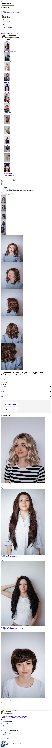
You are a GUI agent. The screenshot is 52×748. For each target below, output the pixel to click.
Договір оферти (6, 25)
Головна (5, 187)
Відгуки (2, 388)
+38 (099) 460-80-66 (13, 33)
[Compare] (2, 488)
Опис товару (3, 386)
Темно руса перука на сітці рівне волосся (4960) (11, 556)
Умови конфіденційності (8, 28)
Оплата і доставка (7, 21)
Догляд (2, 396)
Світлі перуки (7, 71)
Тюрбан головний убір (9, 175)
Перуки (6, 41)
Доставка (2, 391)
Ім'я (1, 6)
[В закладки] (4, 194)
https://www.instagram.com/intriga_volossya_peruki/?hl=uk (15, 716)
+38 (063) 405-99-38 (5, 33)
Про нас (5, 19)
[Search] (14, 180)
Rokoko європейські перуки (10, 51)
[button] (3, 745)
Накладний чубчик (8, 173)
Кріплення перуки (4, 393)
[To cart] (1, 487)
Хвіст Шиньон (7, 145)
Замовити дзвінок (12, 408)
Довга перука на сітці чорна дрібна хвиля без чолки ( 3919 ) (13, 628)
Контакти (5, 22)
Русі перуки (6, 82)
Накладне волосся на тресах (10, 135)
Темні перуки (7, 92)
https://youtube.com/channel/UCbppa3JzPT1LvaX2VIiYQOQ (16, 717)
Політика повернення (7, 27)
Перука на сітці (7, 61)
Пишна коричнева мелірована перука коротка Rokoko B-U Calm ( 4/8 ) (16, 700)
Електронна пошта (5, 7)
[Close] (1, 1)
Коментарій (3, 10)
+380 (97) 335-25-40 (11, 404)
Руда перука (6, 102)
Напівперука (7, 163)
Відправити (3, 11)
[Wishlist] (1, 488)
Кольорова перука (8, 112)
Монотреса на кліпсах (9, 124)
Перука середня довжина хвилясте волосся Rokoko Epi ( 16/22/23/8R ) (16, 484)
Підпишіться (15, 710)
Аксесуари (6, 177)
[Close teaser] (5, 743)
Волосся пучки (7, 152)
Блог (4, 24)
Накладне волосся (9, 114)
